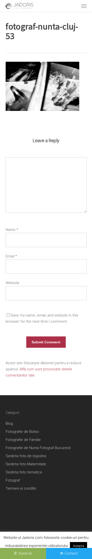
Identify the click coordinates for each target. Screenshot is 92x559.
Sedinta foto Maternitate (26, 464)
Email (11, 256)
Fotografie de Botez (22, 431)
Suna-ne (25, 553)
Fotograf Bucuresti (55, 448)
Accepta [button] (78, 546)
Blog (9, 423)
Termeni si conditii (21, 488)
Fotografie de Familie (23, 440)
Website (12, 283)
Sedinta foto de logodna (26, 456)
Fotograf (13, 480)
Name (12, 229)
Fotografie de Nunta (22, 448)
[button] (84, 5)
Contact (71, 553)
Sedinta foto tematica (24, 472)
